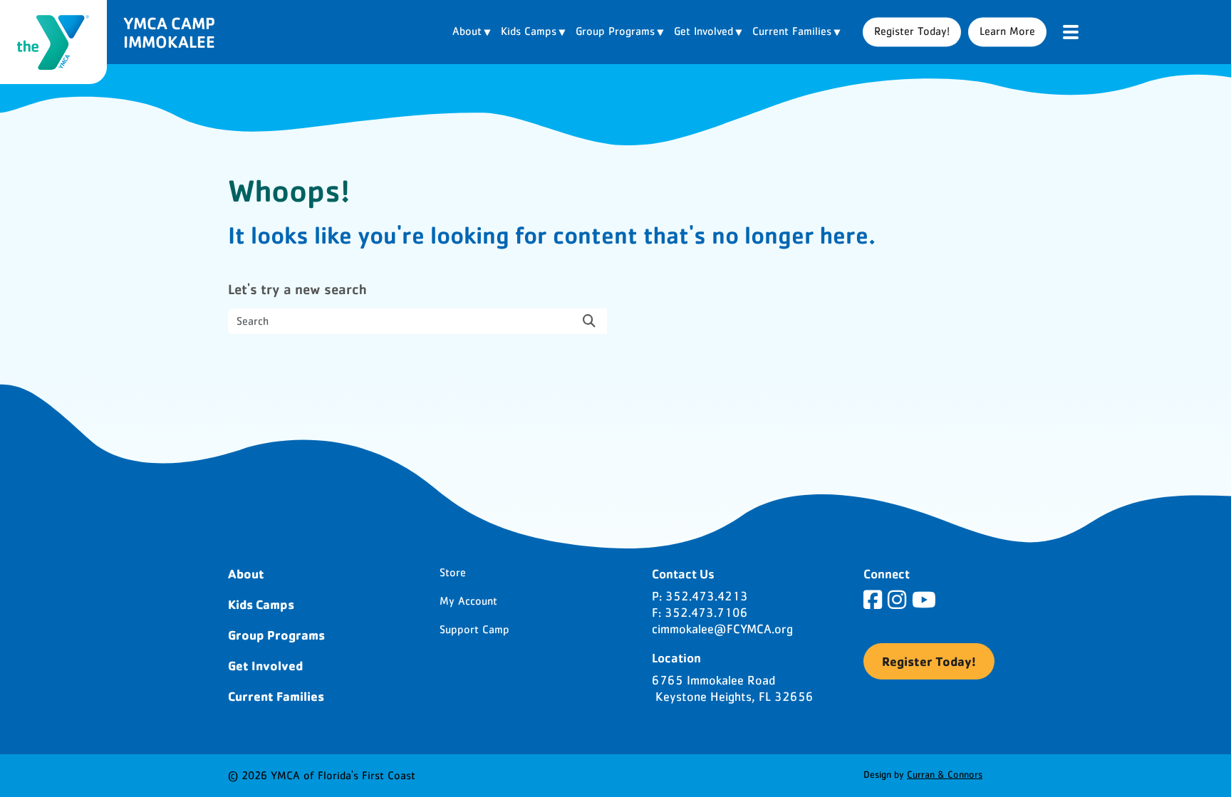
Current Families (276, 696)
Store (453, 572)
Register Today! (912, 31)
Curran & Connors (944, 775)
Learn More (1007, 31)
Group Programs (276, 634)
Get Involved (265, 665)
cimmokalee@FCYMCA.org (722, 629)
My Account (468, 601)
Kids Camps (261, 604)
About (246, 573)
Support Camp (474, 629)
